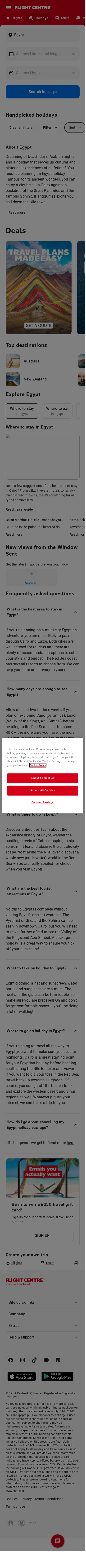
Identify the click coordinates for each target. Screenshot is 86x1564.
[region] (42, 775)
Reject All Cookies (42, 778)
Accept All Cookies (42, 790)
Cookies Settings (43, 802)
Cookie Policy (38, 765)
